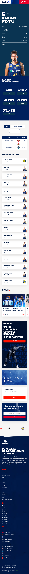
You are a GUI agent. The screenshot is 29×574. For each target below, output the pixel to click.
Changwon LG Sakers (9, 534)
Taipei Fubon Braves (9, 550)
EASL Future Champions (7, 499)
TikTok (5, 515)
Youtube (5, 513)
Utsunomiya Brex (8, 555)
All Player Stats (5, 485)
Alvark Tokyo (7, 532)
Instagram (6, 509)
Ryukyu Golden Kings (9, 546)
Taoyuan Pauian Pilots (9, 553)
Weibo (5, 519)
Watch (3, 477)
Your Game (4, 472)
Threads (5, 511)
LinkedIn (6, 521)
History (3, 497)
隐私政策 (14, 567)
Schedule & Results (6, 475)
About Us (3, 494)
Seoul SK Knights (8, 548)
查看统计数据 (14, 341)
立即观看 (14, 397)
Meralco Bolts (7, 541)
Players (3, 492)
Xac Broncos (7, 557)
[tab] (7, 126)
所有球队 (3, 530)
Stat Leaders (4, 487)
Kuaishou (6, 517)
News (3, 480)
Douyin (5, 523)
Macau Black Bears (8, 539)
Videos (3, 482)
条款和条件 (8, 567)
